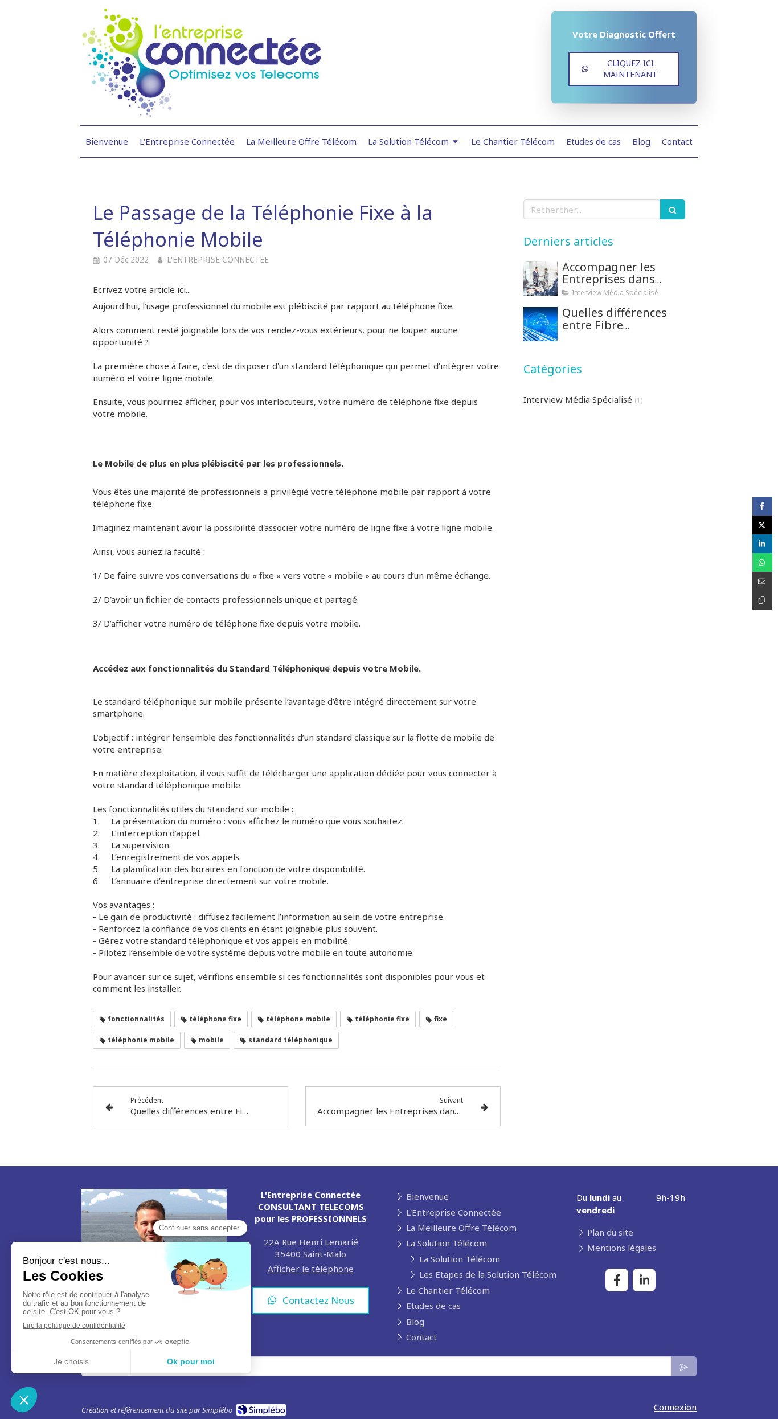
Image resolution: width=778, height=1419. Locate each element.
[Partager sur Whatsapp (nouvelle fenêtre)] (762, 562)
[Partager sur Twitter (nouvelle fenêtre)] (762, 525)
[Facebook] (616, 1280)
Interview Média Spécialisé (577, 399)
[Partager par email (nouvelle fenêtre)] (762, 581)
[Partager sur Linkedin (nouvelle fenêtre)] (762, 543)
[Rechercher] (672, 209)
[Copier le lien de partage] (762, 600)
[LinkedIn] (644, 1280)
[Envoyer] (684, 1366)
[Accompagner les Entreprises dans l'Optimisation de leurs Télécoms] (540, 278)
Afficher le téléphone (311, 1268)
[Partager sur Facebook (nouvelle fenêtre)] (762, 506)
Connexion (675, 1407)
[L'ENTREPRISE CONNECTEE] (201, 113)
